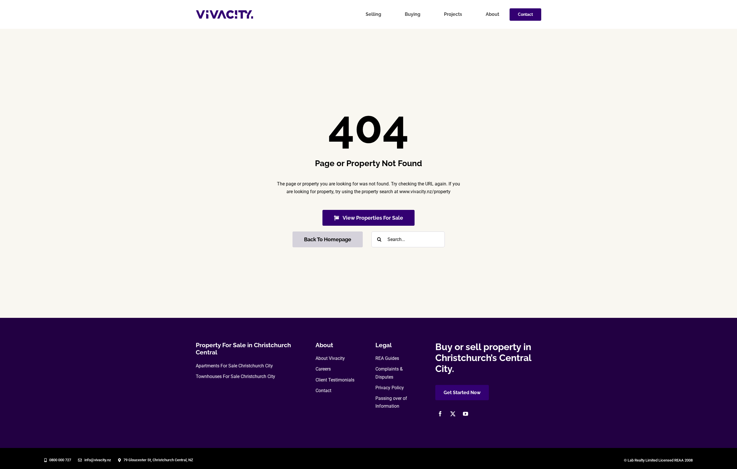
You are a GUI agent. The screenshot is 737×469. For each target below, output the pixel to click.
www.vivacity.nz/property (425, 191)
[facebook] (440, 414)
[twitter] (453, 414)
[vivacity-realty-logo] (224, 12)
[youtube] (465, 414)
